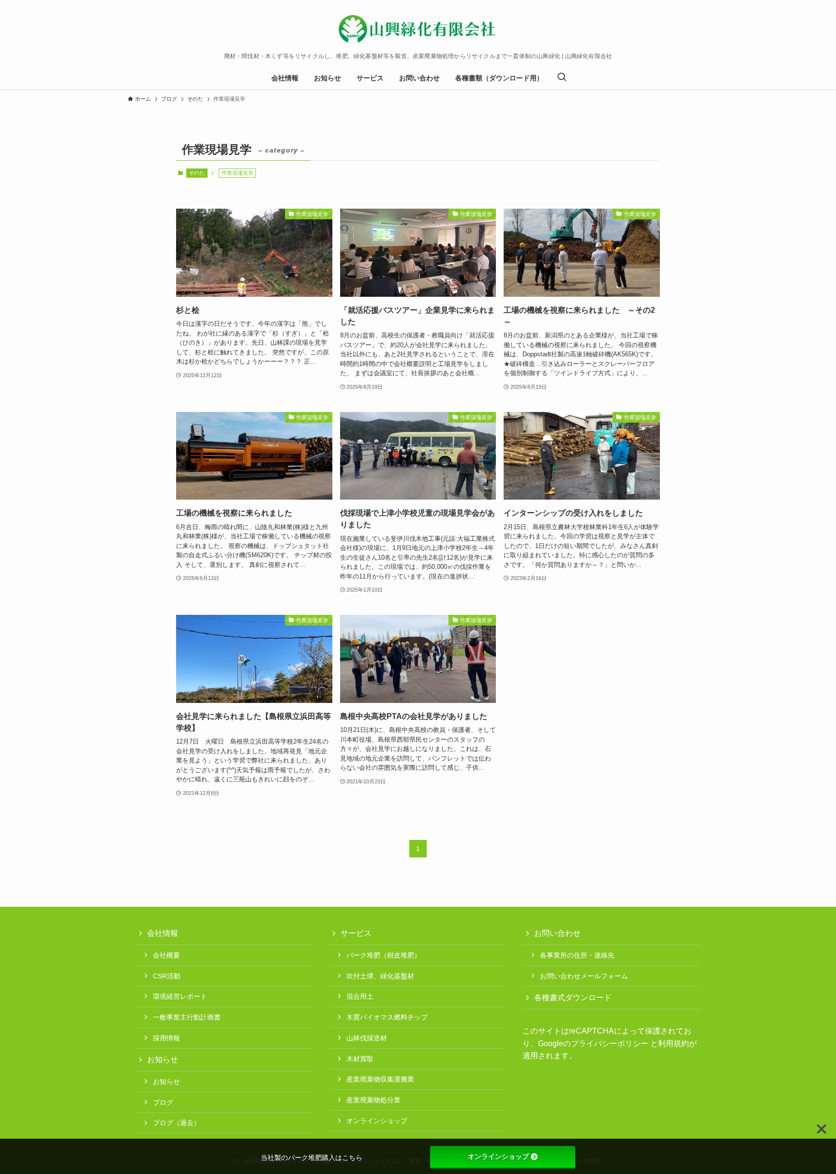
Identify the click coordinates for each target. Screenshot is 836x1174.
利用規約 (673, 1043)
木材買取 (359, 1059)
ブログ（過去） (176, 1123)
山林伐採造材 (366, 1038)
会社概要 (166, 955)
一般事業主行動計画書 (187, 1017)
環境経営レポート (180, 996)
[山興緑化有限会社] (418, 29)
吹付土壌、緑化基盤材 (380, 976)
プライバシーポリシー (609, 1043)
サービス (356, 933)
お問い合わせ (557, 933)
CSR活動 (166, 976)
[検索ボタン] (561, 78)
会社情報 (162, 933)
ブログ (163, 1102)
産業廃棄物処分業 (373, 1100)
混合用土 (359, 996)
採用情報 (166, 1038)
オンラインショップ (376, 1121)
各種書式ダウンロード (573, 997)
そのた (197, 173)
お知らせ (162, 1059)
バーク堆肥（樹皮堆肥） (383, 955)
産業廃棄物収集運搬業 (380, 1079)
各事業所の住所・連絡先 (577, 955)
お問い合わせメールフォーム (584, 976)
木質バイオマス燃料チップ (387, 1017)
